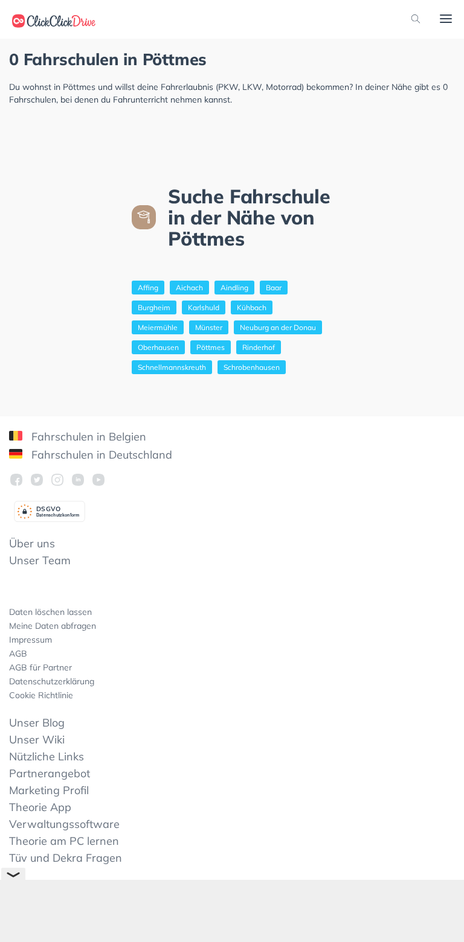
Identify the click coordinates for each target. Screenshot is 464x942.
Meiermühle (158, 327)
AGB (18, 653)
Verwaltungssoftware (64, 824)
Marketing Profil (49, 790)
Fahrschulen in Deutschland (100, 455)
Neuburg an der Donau (278, 327)
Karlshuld (203, 307)
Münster (208, 327)
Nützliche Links (46, 756)
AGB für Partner (40, 667)
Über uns (32, 543)
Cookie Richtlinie (41, 695)
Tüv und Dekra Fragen (65, 858)
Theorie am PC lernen (64, 841)
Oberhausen (158, 347)
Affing (148, 287)
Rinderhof (258, 347)
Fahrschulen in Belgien (87, 437)
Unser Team (40, 560)
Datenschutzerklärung (51, 681)
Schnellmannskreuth (172, 367)
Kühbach (251, 307)
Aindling (234, 287)
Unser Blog (37, 723)
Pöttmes (210, 347)
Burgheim (154, 307)
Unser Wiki (37, 739)
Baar (274, 287)
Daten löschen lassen (50, 611)
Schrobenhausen (252, 367)
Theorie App (40, 807)
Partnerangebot (49, 773)
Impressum (30, 639)
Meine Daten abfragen (52, 625)
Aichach (189, 287)
